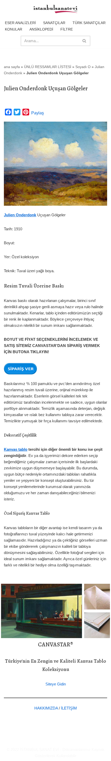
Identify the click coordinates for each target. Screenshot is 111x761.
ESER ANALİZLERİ (20, 23)
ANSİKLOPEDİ (41, 29)
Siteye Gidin (55, 684)
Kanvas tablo (15, 449)
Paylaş (37, 113)
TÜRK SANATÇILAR (89, 23)
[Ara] (84, 41)
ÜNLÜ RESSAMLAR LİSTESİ (47, 67)
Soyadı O (83, 67)
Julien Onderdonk (20, 215)
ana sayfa (12, 67)
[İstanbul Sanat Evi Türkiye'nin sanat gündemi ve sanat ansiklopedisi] (55, 9)
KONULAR (13, 29)
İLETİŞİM (69, 708)
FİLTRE (66, 29)
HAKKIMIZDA (46, 708)
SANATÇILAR (54, 23)
